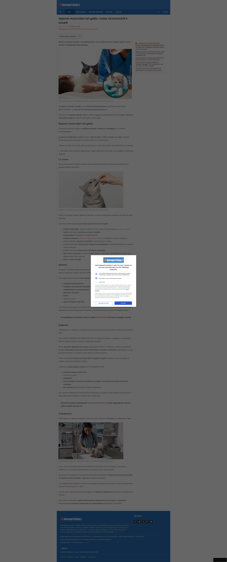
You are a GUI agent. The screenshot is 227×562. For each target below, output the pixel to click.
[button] (113, 282)
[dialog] (113, 281)
